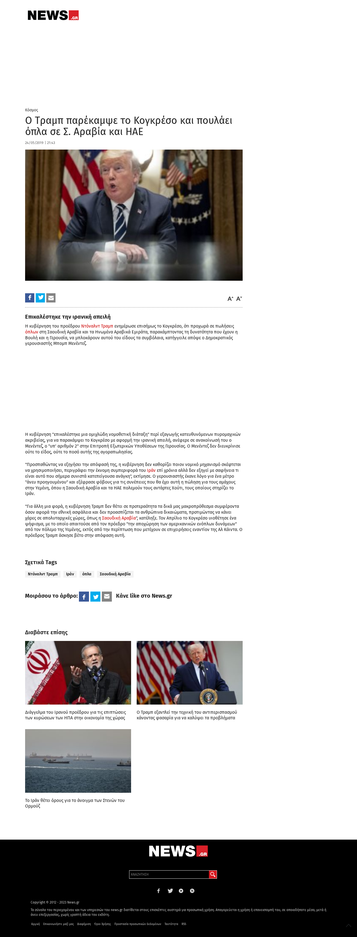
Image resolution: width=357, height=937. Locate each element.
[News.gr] (53, 15)
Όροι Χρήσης (102, 924)
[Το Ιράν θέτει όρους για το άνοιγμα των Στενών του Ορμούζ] (78, 761)
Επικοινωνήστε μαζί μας (58, 924)
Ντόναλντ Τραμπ (97, 326)
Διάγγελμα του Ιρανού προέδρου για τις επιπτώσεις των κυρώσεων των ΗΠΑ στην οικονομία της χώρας (75, 715)
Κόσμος (31, 110)
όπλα (86, 574)
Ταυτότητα (171, 924)
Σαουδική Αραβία (119, 518)
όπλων (31, 332)
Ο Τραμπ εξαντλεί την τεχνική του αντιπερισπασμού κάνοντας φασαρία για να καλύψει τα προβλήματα (187, 715)
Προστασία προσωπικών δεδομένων (137, 924)
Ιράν (151, 470)
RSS (184, 924)
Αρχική (35, 924)
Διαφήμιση (84, 924)
